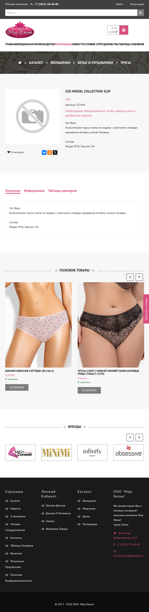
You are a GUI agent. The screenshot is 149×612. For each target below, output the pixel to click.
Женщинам (23, 44)
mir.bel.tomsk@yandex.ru (128, 555)
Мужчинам (38, 44)
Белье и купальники (95, 62)
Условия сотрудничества (101, 44)
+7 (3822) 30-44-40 (128, 544)
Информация (34, 190)
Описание (12, 190)
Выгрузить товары (146, 309)
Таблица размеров (62, 190)
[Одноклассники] (49, 152)
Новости (78, 44)
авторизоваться (94, 111)
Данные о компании (58, 513)
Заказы (50, 521)
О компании (17, 516)
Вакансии (16, 553)
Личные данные (55, 505)
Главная (10, 44)
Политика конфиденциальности (18, 577)
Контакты (16, 538)
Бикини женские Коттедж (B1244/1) (29, 371)
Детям (50, 44)
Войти (119, 4)
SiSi (67, 99)
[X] (55, 152)
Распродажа (63, 44)
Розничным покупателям (14, 564)
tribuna (82, 378)
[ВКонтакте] (44, 152)
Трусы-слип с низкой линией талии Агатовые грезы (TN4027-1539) (108, 372)
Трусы (125, 62)
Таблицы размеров (131, 44)
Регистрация (137, 4)
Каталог (35, 62)
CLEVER (9, 375)
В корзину (17, 387)
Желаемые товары (57, 529)
